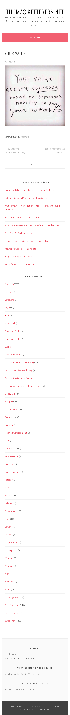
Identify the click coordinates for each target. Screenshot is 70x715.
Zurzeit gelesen (12, 597)
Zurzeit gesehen (12, 605)
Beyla (7, 307)
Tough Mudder (11, 542)
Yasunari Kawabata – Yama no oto (20, 248)
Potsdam (9, 479)
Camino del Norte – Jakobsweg (19, 362)
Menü (37, 37)
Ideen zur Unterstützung (16, 432)
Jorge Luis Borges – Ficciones (18, 256)
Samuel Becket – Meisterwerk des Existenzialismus (28, 240)
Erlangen (9, 401)
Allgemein (9, 284)
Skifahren (9, 503)
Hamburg (9, 424)
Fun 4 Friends (11, 409)
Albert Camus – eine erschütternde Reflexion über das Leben (32, 225)
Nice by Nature (11, 456)
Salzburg (9, 495)
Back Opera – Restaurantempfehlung (15, 151)
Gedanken (24, 137)
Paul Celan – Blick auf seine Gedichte (22, 217)
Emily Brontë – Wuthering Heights (20, 233)
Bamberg (9, 291)
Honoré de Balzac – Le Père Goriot (21, 264)
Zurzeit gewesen (12, 613)
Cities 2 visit (10, 393)
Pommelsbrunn (12, 471)
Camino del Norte (13, 354)
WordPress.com (40, 709)
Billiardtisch (10, 323)
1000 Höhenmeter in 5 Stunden (55, 151)
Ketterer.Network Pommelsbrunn (20, 689)
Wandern (9, 558)
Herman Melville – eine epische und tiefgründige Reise (29, 190)
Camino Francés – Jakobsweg (18, 370)
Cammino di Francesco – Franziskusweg (23, 385)
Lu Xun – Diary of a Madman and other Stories (26, 197)
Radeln (8, 487)
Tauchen (9, 534)
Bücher (8, 346)
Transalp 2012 (11, 550)
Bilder (7, 315)
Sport (7, 518)
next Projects (11, 448)
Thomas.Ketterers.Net (35, 11)
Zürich (8, 589)
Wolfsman (9, 581)
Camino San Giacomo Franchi (18, 378)
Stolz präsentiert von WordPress (30, 706)
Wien (7, 573)
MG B (7, 440)
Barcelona (9, 299)
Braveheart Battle (13, 331)
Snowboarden (11, 511)
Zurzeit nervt (10, 620)
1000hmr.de (10, 654)
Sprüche (8, 526)
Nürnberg (9, 464)
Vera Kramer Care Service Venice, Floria (23, 673)
